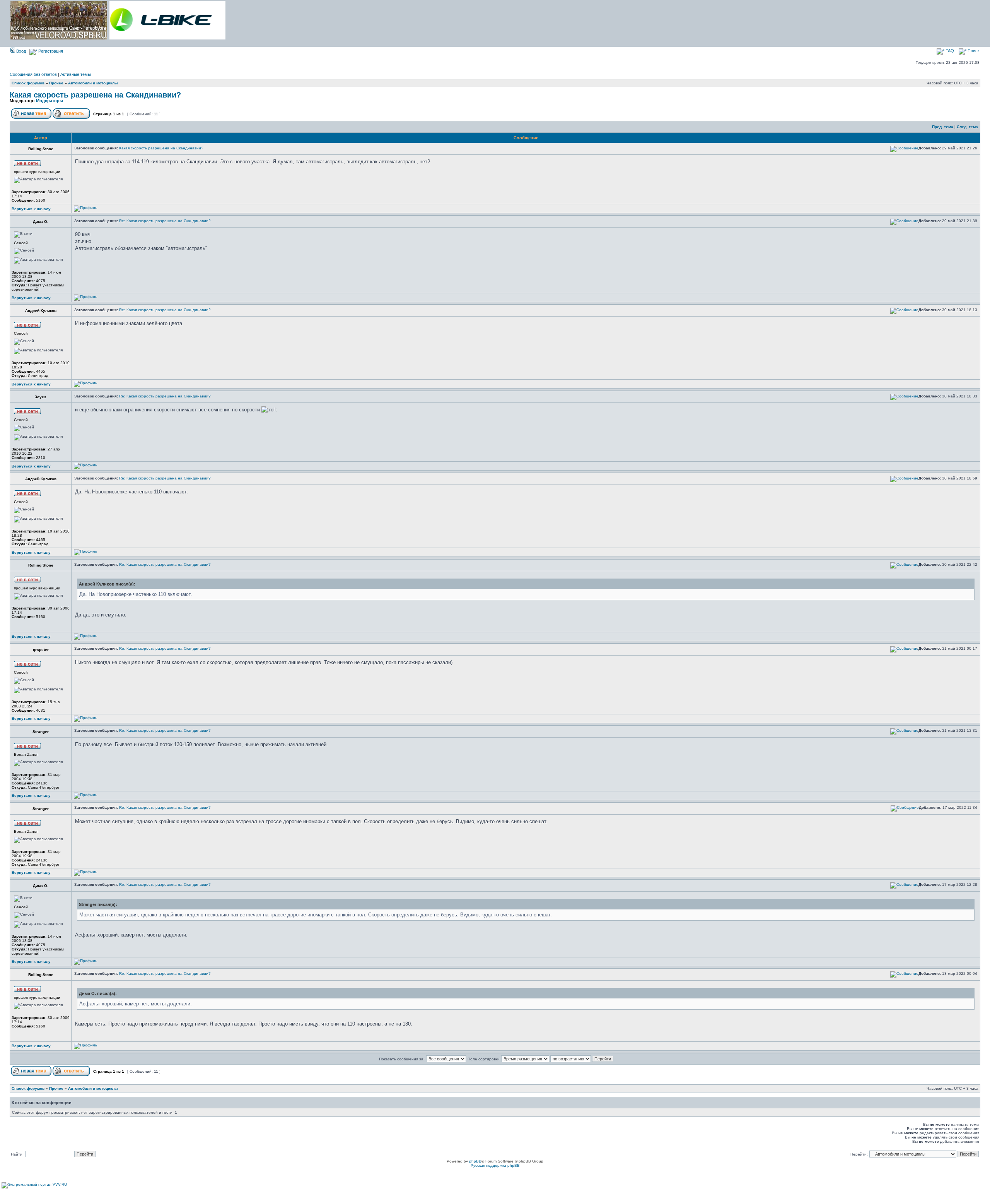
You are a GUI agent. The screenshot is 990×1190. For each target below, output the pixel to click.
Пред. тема (942, 127)
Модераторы (49, 100)
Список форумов (28, 83)
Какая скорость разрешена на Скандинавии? (95, 95)
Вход (20, 51)
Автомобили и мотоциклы (93, 83)
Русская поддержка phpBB (495, 1165)
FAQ (949, 50)
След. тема (967, 127)
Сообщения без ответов (33, 74)
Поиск (973, 50)
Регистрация (50, 51)
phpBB (475, 1161)
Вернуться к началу (31, 209)
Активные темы (75, 74)
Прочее (56, 83)
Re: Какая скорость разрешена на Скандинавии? (165, 221)
